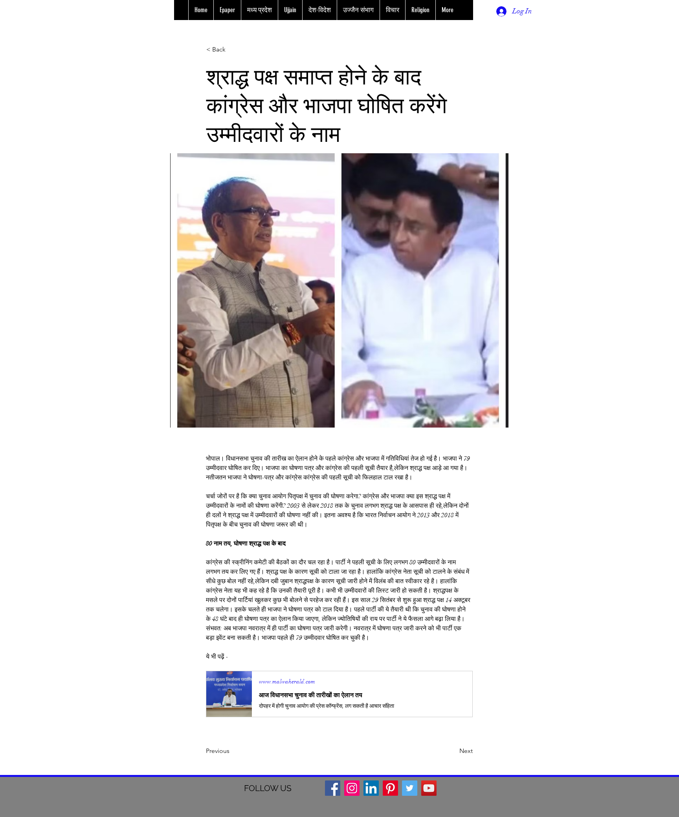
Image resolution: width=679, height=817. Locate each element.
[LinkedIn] (371, 788)
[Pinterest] (390, 788)
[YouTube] (429, 788)
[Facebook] (332, 788)
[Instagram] (352, 788)
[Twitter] (409, 788)
